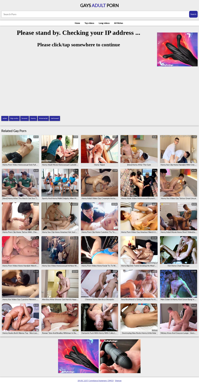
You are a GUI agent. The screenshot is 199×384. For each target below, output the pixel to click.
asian (5, 118)
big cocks (14, 118)
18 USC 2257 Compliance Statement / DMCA (96, 381)
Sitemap (118, 381)
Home (77, 23)
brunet (24, 118)
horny (33, 118)
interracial (43, 118)
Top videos (89, 23)
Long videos (104, 23)
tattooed (55, 118)
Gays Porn (99, 5)
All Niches (118, 23)
